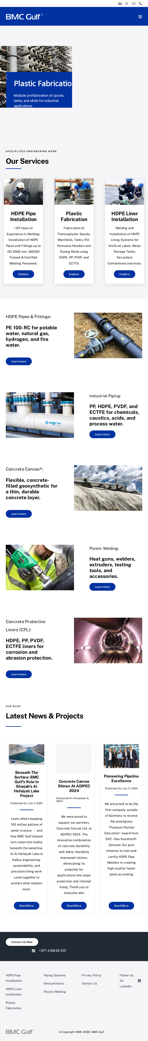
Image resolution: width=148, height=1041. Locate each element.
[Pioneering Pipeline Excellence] (121, 747)
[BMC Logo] (24, 14)
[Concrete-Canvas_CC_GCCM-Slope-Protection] (108, 466)
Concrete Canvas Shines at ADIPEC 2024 (74, 786)
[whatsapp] (126, 3)
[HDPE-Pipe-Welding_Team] (23, 180)
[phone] (140, 3)
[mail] (133, 3)
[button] (6, 77)
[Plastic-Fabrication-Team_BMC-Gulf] (74, 180)
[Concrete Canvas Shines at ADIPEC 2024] (74, 758)
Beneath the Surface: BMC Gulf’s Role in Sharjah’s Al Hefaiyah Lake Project (26, 784)
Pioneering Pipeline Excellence (121, 778)
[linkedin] (120, 3)
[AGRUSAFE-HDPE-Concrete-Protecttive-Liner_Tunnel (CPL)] (108, 619)
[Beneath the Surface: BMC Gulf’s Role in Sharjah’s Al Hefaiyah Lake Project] (26, 747)
